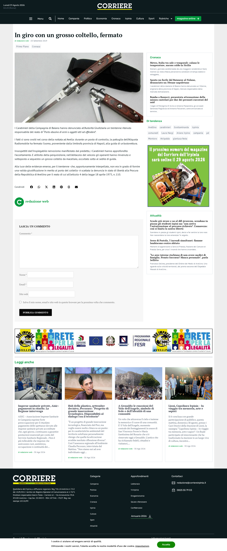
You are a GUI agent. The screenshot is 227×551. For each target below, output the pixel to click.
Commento (25, 233)
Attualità (93, 526)
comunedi (153, 133)
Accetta (166, 544)
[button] (50, 19)
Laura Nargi (167, 133)
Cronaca (116, 18)
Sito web (23, 293)
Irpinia (128, 18)
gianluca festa (180, 138)
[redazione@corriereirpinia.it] (173, 483)
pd (207, 133)
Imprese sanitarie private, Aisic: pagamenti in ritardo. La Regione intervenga (38, 408)
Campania (74, 18)
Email (22, 284)
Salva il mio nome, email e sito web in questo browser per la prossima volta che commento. (69, 302)
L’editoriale (135, 484)
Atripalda (165, 138)
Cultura (140, 18)
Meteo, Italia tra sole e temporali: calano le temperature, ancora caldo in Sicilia (175, 64)
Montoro (152, 138)
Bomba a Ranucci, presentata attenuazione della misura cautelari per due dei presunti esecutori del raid (179, 99)
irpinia (195, 127)
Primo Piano (22, 46)
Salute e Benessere (139, 502)
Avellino (152, 127)
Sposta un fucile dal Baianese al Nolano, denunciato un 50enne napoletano (173, 81)
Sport (151, 18)
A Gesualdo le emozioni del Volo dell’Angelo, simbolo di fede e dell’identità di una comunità (136, 410)
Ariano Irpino (183, 133)
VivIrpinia (135, 490)
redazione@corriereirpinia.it (191, 482)
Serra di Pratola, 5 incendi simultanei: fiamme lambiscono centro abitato (176, 242)
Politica (88, 18)
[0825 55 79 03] (173, 490)
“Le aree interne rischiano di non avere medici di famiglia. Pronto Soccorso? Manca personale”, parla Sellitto (179, 257)
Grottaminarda (181, 127)
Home (61, 18)
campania (198, 133)
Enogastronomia (137, 496)
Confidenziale (136, 508)
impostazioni (142, 546)
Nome (23, 274)
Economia (101, 18)
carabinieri (165, 127)
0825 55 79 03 (184, 490)
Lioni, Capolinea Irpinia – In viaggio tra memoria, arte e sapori (186, 408)
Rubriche (164, 18)
